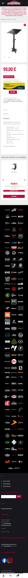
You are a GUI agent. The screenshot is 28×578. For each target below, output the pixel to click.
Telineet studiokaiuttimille (17, 101)
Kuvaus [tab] (5, 109)
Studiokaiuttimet (7, 101)
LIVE (15, 99)
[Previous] (3, 180)
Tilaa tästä (12, 92)
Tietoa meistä (6, 481)
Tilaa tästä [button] (14, 196)
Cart (16, 574)
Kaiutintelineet (10, 99)
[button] (25, 25)
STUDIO (9, 19)
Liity (19, 496)
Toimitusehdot (6, 483)
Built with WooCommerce (7, 572)
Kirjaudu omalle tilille (6, 508)
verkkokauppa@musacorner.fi (8, 544)
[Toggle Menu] (3, 3)
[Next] (24, 180)
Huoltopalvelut (6, 486)
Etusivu (4, 19)
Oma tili (3, 575)
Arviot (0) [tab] (5, 113)
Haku (10, 575)
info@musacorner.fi (6, 525)
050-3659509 (7, 523)
